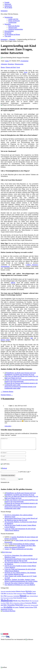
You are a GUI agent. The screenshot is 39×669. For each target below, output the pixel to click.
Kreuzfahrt (20, 598)
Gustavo (7, 549)
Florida (29, 593)
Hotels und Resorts (14, 21)
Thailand (21, 607)
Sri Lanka (15, 607)
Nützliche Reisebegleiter (15, 29)
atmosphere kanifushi (11, 591)
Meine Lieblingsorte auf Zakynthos (22, 549)
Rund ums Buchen (14, 26)
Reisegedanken (9, 31)
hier (31, 338)
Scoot (18, 67)
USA (35, 607)
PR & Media (8, 7)
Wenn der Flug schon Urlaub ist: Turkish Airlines (19, 583)
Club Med (3, 593)
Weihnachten (4, 609)
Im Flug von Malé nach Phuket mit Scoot (21, 377)
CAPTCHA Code (24, 472)
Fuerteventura (10, 596)
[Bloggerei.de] (4, 634)
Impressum (8, 4)
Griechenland (16, 596)
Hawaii (23, 595)
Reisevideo (19, 605)
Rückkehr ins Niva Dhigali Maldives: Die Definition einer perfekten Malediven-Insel (20, 573)
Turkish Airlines (29, 607)
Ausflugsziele (12, 22)
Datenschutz (8, 6)
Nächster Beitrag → (7, 395)
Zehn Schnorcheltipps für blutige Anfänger (22, 544)
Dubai (15, 593)
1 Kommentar (24, 61)
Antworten (8, 426)
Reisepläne (11, 605)
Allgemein (4, 64)
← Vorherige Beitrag (7, 391)
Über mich (8, 36)
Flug (5, 596)
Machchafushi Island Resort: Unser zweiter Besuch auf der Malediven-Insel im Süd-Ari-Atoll (21, 519)
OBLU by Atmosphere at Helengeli (17, 603)
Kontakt (7, 2)
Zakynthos (10, 609)
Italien (28, 596)
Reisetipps (8, 24)
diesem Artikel (5, 340)
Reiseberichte (9, 17)
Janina (7, 61)
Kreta (14, 598)
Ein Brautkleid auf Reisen (12, 34)
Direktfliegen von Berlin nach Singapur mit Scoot (19, 374)
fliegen (3, 67)
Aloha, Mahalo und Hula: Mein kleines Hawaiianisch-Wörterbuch (20, 546)
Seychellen (8, 607)
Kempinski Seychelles (8, 597)
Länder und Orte (13, 19)
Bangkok (23, 591)
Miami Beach (25, 600)
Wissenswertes (12, 27)
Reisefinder (8, 33)
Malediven (7, 600)
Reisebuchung (28, 603)
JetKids (13, 282)
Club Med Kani (9, 593)
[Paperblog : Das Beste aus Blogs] (5, 638)
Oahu (7, 603)
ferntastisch (4, 11)
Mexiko (15, 600)
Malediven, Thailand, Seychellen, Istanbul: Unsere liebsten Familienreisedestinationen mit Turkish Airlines (21, 580)
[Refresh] (4, 468)
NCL (31, 600)
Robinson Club (27, 605)
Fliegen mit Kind (11, 67)
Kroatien (25, 597)
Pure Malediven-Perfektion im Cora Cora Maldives (20, 584)
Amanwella (3, 591)
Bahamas (18, 591)
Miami (19, 600)
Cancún (34, 591)
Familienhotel (20, 593)
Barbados (29, 591)
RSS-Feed (8, 552)
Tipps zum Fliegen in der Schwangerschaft (21, 380)
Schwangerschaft (34, 605)
